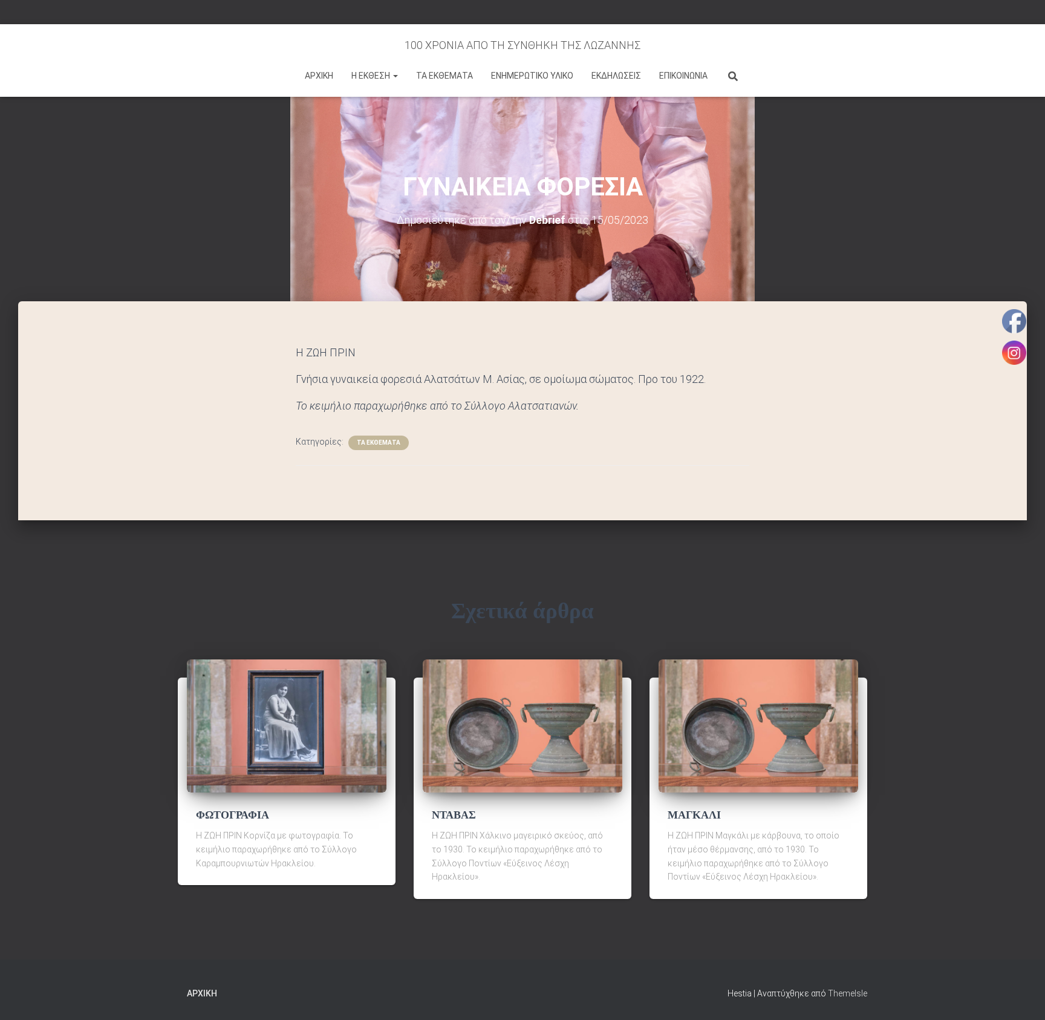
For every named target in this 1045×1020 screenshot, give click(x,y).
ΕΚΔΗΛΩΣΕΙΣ (616, 75)
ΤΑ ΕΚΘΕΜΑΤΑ (444, 75)
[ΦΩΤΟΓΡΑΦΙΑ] (286, 725)
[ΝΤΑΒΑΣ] (522, 725)
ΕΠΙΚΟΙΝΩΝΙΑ (683, 75)
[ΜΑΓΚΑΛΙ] (758, 725)
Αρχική (202, 993)
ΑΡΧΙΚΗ (319, 75)
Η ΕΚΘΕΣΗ (371, 75)
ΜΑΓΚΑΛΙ (694, 815)
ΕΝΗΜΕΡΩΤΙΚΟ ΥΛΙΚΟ (532, 75)
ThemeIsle (847, 993)
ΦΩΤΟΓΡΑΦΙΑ (232, 815)
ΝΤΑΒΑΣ (454, 815)
